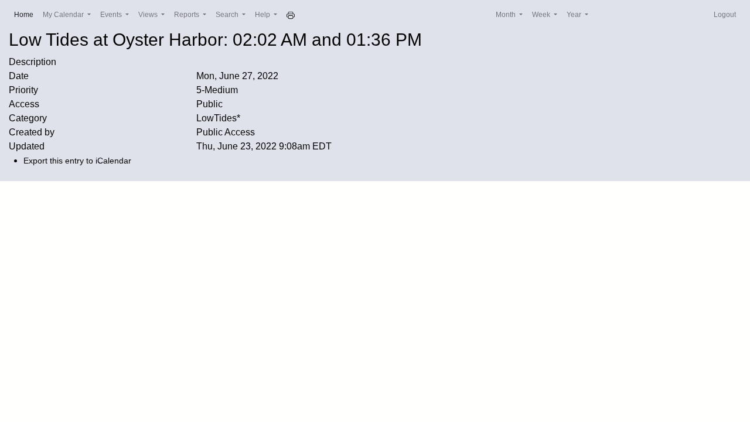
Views (148, 15)
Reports (187, 15)
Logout (725, 15)
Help (263, 15)
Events (112, 15)
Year (575, 15)
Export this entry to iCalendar (77, 160)
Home (26, 14)
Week (542, 15)
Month (506, 15)
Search (228, 15)
